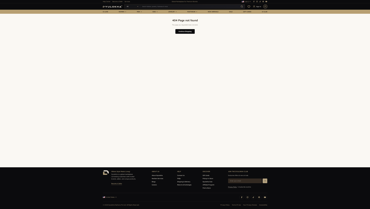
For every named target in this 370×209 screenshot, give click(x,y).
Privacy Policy (232, 187)
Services (127, 1)
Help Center (106, 1)
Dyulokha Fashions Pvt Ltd (117, 205)
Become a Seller (117, 1)
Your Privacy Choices (250, 205)
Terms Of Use (236, 205)
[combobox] (184, 6)
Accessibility (263, 205)
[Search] (241, 6)
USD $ (247, 1)
